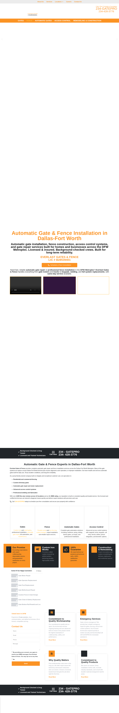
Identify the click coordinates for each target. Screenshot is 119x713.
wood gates (27, 530)
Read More (52, 640)
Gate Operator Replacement (27, 580)
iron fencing (53, 530)
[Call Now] (53, 452)
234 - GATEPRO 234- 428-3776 (69, 453)
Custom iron (17, 530)
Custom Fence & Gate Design (28, 595)
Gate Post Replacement (26, 585)
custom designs (41, 532)
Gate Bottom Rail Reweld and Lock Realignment (29, 604)
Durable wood (42, 530)
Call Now (53, 454)
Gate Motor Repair (24, 575)
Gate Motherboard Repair (26, 590)
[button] (2, 39)
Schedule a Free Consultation (60, 265)
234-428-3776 (106, 11)
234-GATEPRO (106, 8)
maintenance (22, 536)
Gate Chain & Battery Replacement (29, 599)
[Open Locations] (62, 2)
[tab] (26, 575)
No (14, 659)
